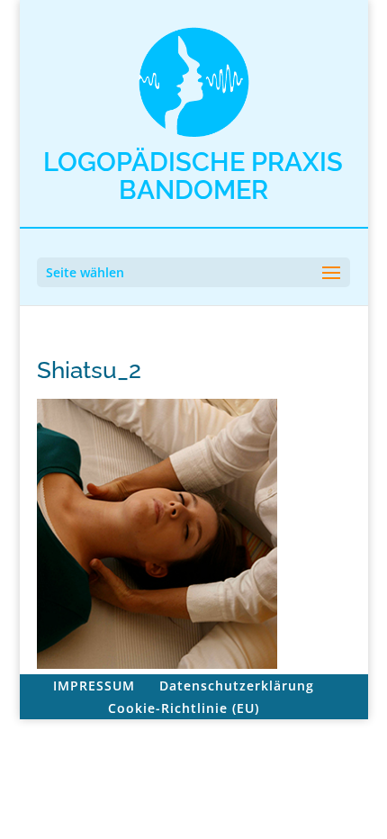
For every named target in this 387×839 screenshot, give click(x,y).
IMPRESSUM (94, 685)
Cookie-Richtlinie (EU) (183, 708)
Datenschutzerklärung (236, 685)
